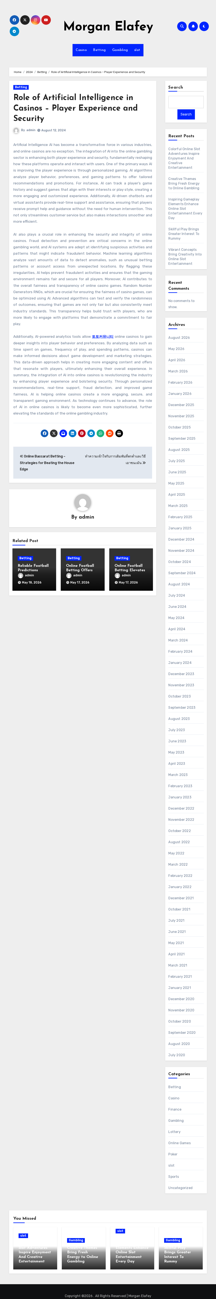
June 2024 (177, 607)
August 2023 (179, 719)
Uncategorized (180, 1188)
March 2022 (178, 864)
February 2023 (180, 786)
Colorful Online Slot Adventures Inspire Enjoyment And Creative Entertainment (184, 158)
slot (137, 50)
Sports (173, 1177)
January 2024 (179, 663)
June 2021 (177, 932)
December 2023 (181, 674)
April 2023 (176, 764)
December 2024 (181, 539)
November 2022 (181, 820)
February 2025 (180, 517)
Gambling (120, 50)
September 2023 (181, 708)
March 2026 (178, 371)
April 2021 (176, 954)
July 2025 (176, 461)
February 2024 (180, 652)
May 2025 (176, 483)
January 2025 (179, 528)
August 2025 (179, 450)
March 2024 (178, 640)
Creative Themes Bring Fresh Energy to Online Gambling (184, 183)
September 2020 (182, 1033)
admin (30, 130)
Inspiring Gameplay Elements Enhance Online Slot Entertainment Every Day (185, 208)
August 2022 (179, 842)
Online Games (179, 1143)
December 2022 (181, 808)
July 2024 (176, 595)
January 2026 (179, 394)
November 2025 (181, 416)
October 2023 (179, 696)
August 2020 (179, 1044)
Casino (81, 50)
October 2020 (179, 1021)
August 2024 (179, 584)
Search (175, 87)
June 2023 (177, 741)
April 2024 (176, 629)
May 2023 (176, 752)
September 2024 (182, 573)
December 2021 (181, 898)
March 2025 (178, 506)
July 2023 (176, 730)
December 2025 (181, 405)
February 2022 (180, 876)
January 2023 (179, 797)
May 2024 (176, 618)
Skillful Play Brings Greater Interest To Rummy (183, 233)
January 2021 (179, 988)
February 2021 (180, 977)
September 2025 (181, 439)
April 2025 (176, 495)
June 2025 (177, 472)
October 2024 (179, 562)
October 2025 (179, 427)
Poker (172, 1154)
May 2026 (176, 349)
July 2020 (176, 1055)
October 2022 (179, 831)
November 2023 (181, 685)
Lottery (174, 1132)
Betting (99, 50)
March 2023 (178, 775)
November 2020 (181, 1010)
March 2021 (177, 965)
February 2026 (180, 382)
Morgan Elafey (108, 27)
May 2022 (176, 853)
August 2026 (179, 338)
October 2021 (179, 909)
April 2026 (176, 360)
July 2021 (176, 921)
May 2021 (176, 943)
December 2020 (181, 999)
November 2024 (181, 551)
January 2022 (179, 887)
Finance (174, 1109)
